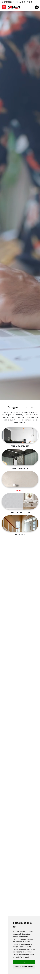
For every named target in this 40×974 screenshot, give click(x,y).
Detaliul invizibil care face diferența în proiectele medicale (18, 671)
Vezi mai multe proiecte (15, 653)
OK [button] (24, 962)
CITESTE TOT (11, 607)
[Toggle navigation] (4, 7)
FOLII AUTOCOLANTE (20, 446)
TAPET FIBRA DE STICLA (20, 512)
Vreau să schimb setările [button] (24, 966)
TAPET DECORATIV (20, 468)
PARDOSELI (20, 534)
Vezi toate (12, 679)
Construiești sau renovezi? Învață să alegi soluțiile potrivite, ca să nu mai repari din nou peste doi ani (20, 704)
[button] (17, 747)
